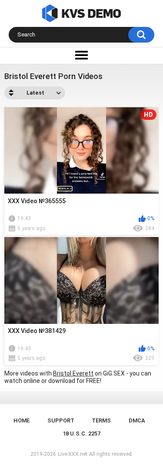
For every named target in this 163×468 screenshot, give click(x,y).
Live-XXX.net (72, 454)
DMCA (137, 420)
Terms (101, 420)
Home (21, 420)
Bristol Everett (73, 373)
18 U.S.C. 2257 (81, 433)
